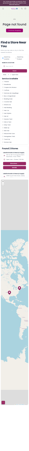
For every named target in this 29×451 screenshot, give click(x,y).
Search (14, 70)
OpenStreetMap (21, 404)
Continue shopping (14, 30)
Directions (13, 163)
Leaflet (17, 404)
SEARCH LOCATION (8, 62)
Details (14, 167)
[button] (3, 8)
